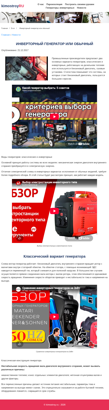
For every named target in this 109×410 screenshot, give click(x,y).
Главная (4, 28)
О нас (41, 4)
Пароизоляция (54, 4)
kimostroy (12, 6)
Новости (81, 8)
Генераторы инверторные (60, 8)
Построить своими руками (79, 4)
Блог (13, 28)
